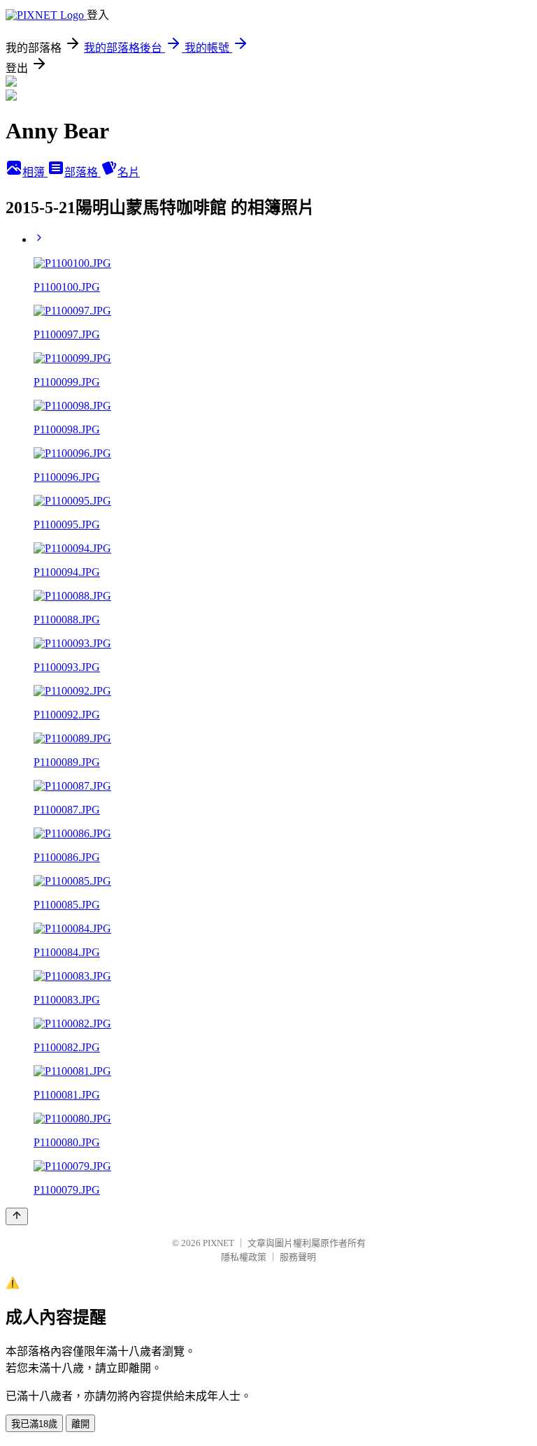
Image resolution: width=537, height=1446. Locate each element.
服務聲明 (298, 1257)
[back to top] (17, 1216)
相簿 (35, 172)
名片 (128, 172)
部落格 (82, 172)
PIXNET (218, 1243)
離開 (80, 1424)
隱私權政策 (243, 1257)
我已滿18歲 (34, 1424)
